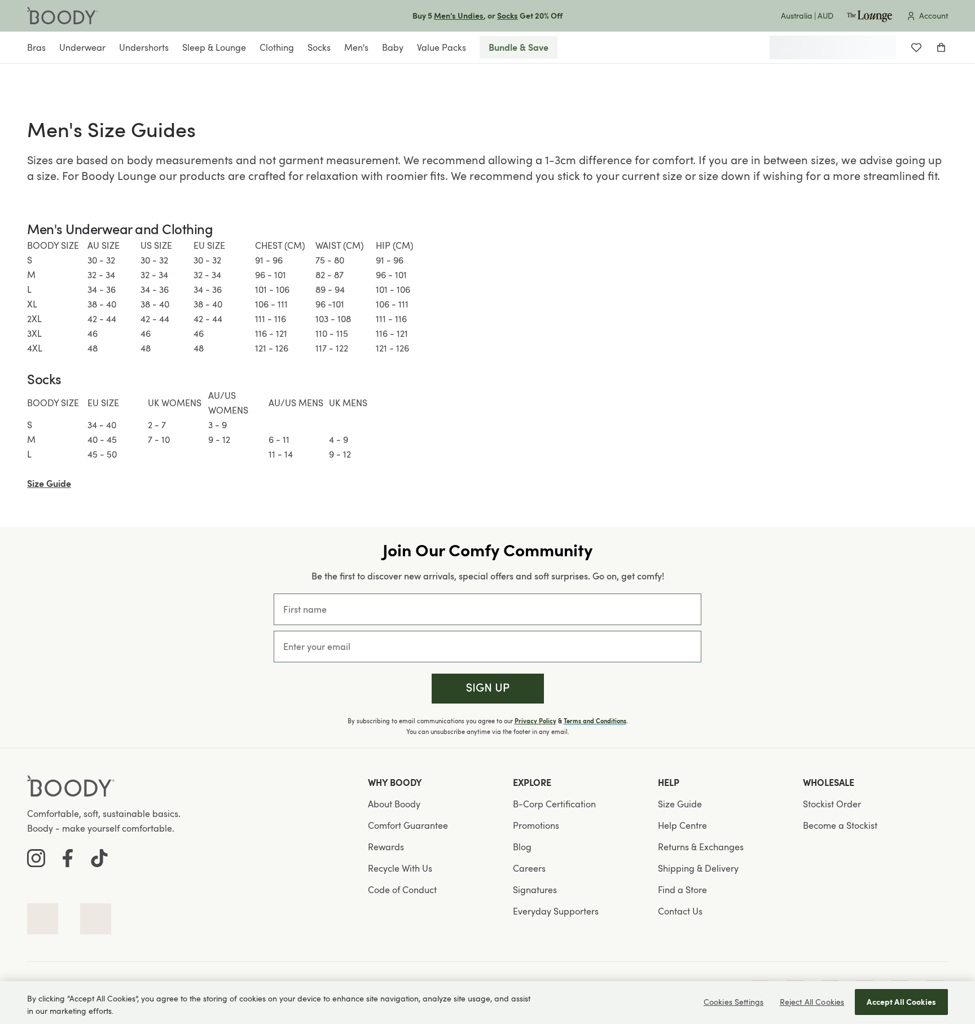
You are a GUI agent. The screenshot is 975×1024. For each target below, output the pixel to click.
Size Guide (680, 804)
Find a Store (682, 890)
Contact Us (680, 911)
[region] (487, 1002)
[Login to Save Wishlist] (916, 47)
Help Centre (682, 825)
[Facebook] (68, 858)
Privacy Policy (535, 721)
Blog (522, 847)
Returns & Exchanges (701, 847)
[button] (488, 689)
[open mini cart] (941, 47)
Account (933, 15)
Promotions (536, 825)
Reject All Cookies (812, 1001)
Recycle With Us (400, 868)
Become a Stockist (840, 825)
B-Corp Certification (554, 804)
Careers (529, 868)
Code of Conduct (402, 890)
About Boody (394, 804)
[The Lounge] (869, 16)
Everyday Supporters (556, 911)
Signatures (535, 890)
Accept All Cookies (901, 1002)
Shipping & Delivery (698, 868)
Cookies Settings (733, 1001)
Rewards (386, 847)
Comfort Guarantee (408, 825)
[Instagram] (36, 858)
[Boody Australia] (62, 16)
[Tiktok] (99, 858)
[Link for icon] (42, 918)
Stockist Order (832, 804)
